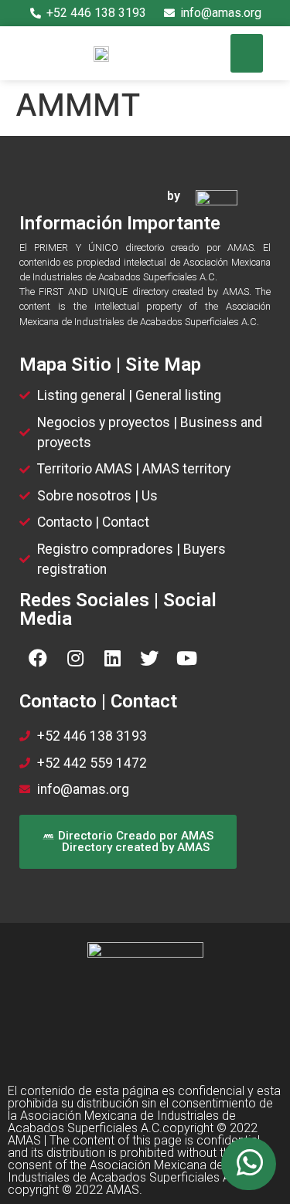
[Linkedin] (112, 658)
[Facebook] (37, 658)
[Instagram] (75, 658)
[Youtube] (186, 658)
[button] (247, 53)
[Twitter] (149, 658)
